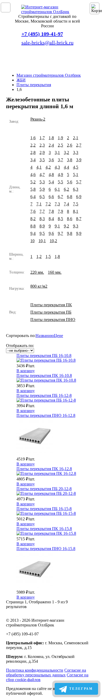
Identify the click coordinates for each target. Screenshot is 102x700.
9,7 (60, 233)
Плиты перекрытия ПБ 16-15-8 (44, 508)
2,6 (69, 145)
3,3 (75, 152)
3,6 (51, 160)
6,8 (69, 196)
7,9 (60, 211)
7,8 (51, 211)
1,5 (48, 256)
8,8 (33, 226)
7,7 (42, 211)
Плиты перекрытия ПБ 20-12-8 (44, 488)
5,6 (69, 182)
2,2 (33, 145)
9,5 (42, 233)
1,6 (33, 138)
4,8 (51, 174)
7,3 (57, 204)
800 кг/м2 (38, 286)
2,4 (51, 145)
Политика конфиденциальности (34, 670)
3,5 (42, 160)
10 (32, 240)
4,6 (33, 174)
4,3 (57, 167)
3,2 (66, 152)
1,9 (60, 138)
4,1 (39, 167)
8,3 (42, 218)
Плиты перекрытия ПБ (50, 312)
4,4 (66, 167)
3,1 (57, 152)
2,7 (78, 145)
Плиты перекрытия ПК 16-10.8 (44, 375)
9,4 (33, 233)
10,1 (42, 240)
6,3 (75, 189)
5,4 (51, 182)
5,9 (42, 189)
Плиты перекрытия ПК (51, 305)
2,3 (42, 145)
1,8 (51, 138)
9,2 (66, 226)
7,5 (75, 204)
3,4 (33, 160)
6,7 (60, 196)
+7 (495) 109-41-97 (42, 34)
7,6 (33, 211)
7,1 (39, 204)
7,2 (48, 204)
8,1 (75, 211)
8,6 (69, 218)
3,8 (69, 160)
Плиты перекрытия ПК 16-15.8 (44, 528)
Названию (45, 335)
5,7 (78, 182)
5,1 (75, 174)
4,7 (42, 174)
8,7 (78, 218)
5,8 (33, 189)
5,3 (42, 182)
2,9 (42, 152)
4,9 (60, 174)
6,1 (57, 189)
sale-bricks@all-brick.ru (47, 42)
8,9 (42, 226)
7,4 (66, 204)
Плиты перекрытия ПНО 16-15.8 (45, 548)
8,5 (60, 218)
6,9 (78, 196)
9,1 (57, 226)
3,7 (60, 160)
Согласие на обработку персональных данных (46, 672)
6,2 (66, 189)
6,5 (42, 196)
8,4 (51, 218)
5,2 (33, 182)
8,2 (33, 218)
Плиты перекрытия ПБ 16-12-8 (44, 395)
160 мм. (54, 272)
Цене (58, 335)
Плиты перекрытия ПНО (52, 319)
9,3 (75, 226)
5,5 (60, 182)
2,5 (60, 145)
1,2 (39, 256)
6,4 (33, 196)
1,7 (42, 138)
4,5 (75, 167)
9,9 (78, 233)
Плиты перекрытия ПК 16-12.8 (44, 468)
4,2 (48, 167)
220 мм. (37, 272)
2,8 (33, 152)
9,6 (51, 233)
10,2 (53, 240)
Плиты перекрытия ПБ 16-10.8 (43, 355)
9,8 (69, 233)
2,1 (75, 138)
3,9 (78, 160)
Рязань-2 (37, 119)
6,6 (51, 196)
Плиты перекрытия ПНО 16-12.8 (45, 415)
